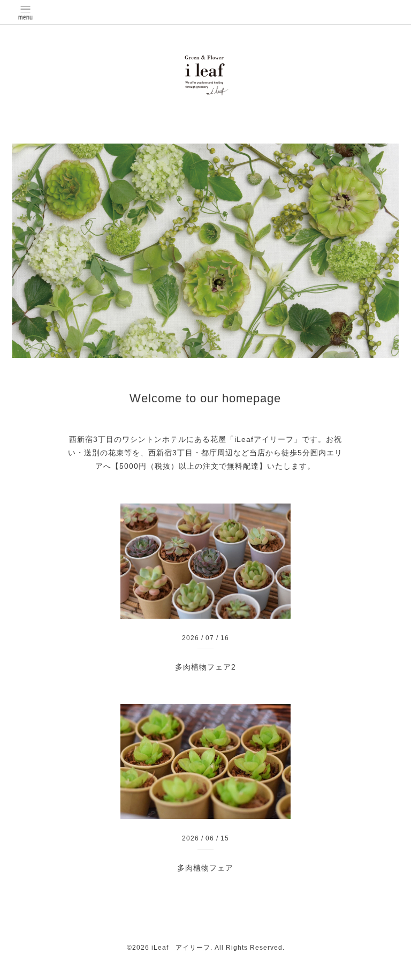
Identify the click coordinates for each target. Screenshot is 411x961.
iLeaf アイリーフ (180, 947)
